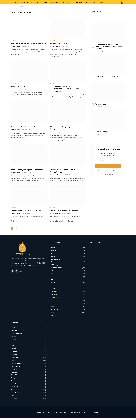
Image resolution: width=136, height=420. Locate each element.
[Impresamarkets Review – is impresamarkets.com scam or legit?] (68, 71)
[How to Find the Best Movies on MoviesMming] (68, 154)
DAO (51, 271)
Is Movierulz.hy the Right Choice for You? (27, 170)
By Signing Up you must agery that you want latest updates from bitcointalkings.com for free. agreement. (108, 172)
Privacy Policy (52, 412)
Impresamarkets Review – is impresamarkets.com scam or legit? (65, 87)
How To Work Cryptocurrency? (107, 76)
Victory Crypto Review (59, 43)
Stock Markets (54, 309)
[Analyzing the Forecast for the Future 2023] (29, 28)
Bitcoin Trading (55, 259)
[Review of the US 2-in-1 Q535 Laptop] (29, 195)
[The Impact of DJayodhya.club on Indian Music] (68, 111)
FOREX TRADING (41, 2)
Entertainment (54, 277)
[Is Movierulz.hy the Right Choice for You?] (29, 154)
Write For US (102, 2)
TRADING (53, 315)
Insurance (53, 288)
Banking (52, 253)
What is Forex (100, 104)
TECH (52, 312)
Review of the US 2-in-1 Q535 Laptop (26, 210)
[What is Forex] (108, 92)
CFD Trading (54, 265)
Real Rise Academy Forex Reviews (64, 210)
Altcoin (52, 247)
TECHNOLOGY (77, 2)
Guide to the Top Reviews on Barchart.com (28, 127)
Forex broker (54, 286)
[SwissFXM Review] (29, 71)
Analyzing (14, 40)
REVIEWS (52, 40)
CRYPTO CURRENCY (26, 2)
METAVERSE (54, 297)
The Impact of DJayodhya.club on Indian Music (66, 128)
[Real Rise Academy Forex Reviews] (68, 195)
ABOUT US (40, 412)
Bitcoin (52, 256)
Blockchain (53, 262)
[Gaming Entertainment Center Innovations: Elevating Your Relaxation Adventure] (108, 32)
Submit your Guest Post (80, 412)
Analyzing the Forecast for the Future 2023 (28, 43)
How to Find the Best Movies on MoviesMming (62, 171)
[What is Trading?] (108, 119)
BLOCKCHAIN (55, 2)
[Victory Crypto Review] (68, 28)
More (93, 2)
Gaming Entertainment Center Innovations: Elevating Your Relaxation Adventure (109, 47)
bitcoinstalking (16, 46)
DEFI (51, 274)
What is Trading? (101, 132)
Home (14, 2)
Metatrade (53, 294)
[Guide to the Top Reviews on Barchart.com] (29, 111)
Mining (52, 300)
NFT (87, 2)
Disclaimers (64, 412)
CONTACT (95, 412)
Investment (53, 291)
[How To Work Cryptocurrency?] (108, 64)
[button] (121, 2)
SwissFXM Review (18, 86)
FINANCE (66, 2)
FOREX (52, 283)
